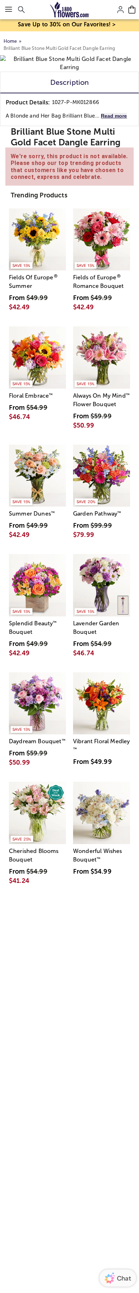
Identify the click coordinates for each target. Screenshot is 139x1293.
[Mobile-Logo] (69, 9)
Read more (114, 116)
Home (10, 41)
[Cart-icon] (132, 9)
